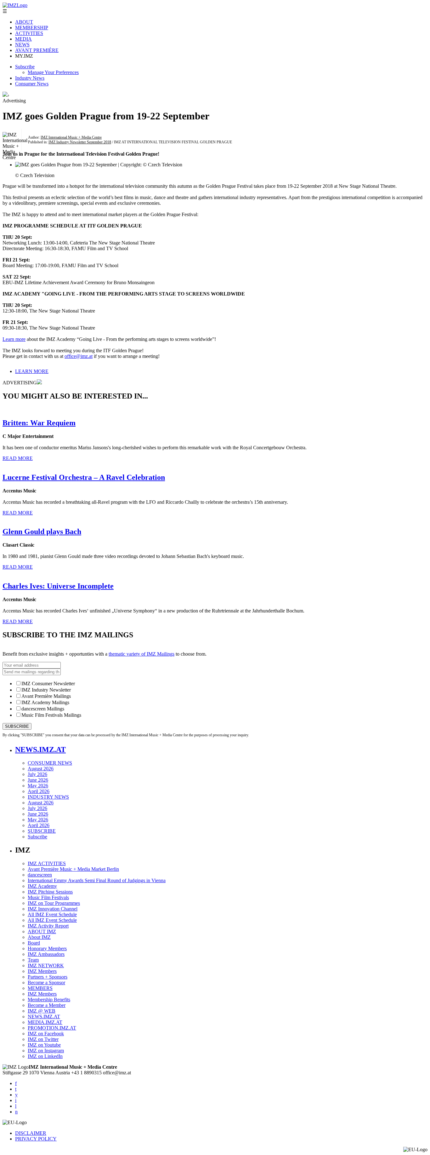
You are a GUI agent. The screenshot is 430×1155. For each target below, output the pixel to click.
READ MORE (18, 458)
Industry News (29, 78)
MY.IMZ (24, 56)
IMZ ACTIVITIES (47, 863)
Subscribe (25, 66)
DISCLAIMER (30, 1133)
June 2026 (38, 780)
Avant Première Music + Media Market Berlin (73, 869)
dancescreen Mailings (42, 708)
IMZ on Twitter (43, 1039)
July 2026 (37, 774)
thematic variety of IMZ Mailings (141, 654)
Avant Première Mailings (46, 696)
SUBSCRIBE (42, 831)
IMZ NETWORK (46, 965)
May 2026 (38, 785)
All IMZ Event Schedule (52, 914)
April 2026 (38, 791)
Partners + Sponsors (47, 977)
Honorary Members (47, 948)
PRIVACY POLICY (36, 1138)
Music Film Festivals (48, 897)
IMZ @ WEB (41, 1011)
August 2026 (41, 768)
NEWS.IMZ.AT (40, 749)
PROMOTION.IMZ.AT (52, 1028)
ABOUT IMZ (42, 931)
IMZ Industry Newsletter (46, 689)
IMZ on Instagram (46, 1050)
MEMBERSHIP (31, 27)
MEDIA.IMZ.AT (45, 1022)
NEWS (22, 44)
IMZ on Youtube (44, 1045)
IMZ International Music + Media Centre (71, 137)
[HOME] (5, 95)
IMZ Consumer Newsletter (48, 683)
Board (34, 942)
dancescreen (40, 874)
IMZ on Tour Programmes (54, 903)
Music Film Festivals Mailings (51, 715)
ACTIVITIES (29, 33)
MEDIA (23, 39)
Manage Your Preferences (53, 72)
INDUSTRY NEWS (48, 797)
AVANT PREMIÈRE (37, 50)
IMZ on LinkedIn (45, 1056)
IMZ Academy (42, 886)
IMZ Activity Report (48, 925)
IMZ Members (42, 971)
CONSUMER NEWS (50, 763)
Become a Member (46, 1005)
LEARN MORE (31, 371)
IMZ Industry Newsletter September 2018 (79, 142)
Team (33, 959)
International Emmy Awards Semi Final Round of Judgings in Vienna (97, 880)
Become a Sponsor (46, 982)
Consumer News (31, 83)
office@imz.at (79, 356)
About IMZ (39, 937)
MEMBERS (40, 988)
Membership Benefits (49, 999)
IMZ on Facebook (46, 1033)
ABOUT (24, 22)
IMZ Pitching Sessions (50, 891)
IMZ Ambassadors (46, 954)
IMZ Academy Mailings (45, 702)
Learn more (14, 339)
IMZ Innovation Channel (52, 908)
